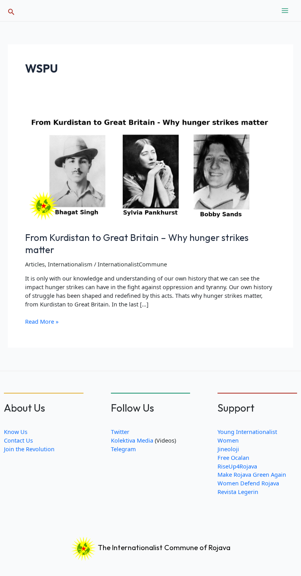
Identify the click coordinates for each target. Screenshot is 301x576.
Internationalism (70, 264)
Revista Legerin (238, 492)
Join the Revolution (29, 449)
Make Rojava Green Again (252, 474)
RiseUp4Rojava (237, 466)
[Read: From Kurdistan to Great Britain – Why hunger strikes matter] (150, 166)
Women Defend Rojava (248, 483)
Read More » (41, 321)
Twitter (120, 432)
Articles (35, 264)
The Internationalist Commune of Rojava (163, 547)
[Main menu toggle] (285, 10)
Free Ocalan (233, 457)
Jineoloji (228, 449)
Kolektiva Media (132, 440)
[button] (11, 11)
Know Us (15, 432)
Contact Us (18, 440)
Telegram (123, 449)
